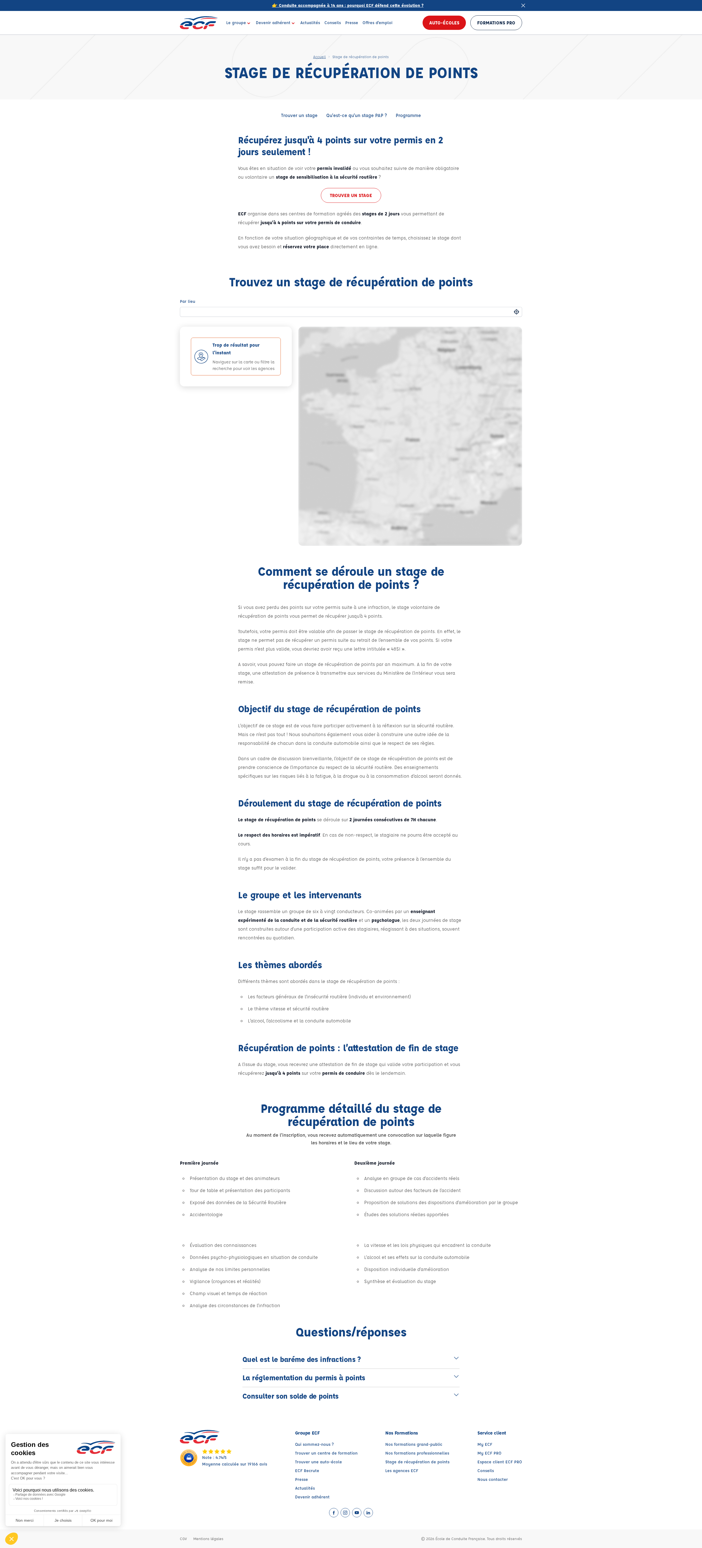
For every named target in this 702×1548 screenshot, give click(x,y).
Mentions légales (208, 1538)
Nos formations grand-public (413, 1444)
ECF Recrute (307, 1470)
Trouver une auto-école (318, 1461)
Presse (301, 1479)
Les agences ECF (401, 1470)
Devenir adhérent (312, 1496)
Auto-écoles (444, 22)
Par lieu (187, 301)
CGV (183, 1538)
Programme (408, 115)
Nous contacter (492, 1479)
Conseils (485, 1470)
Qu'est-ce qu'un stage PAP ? (356, 115)
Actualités (305, 1488)
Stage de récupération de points (417, 1461)
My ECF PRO (489, 1453)
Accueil (319, 56)
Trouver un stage (299, 115)
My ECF (484, 1444)
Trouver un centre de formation (326, 1453)
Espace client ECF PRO (499, 1461)
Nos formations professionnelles (417, 1453)
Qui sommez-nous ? (314, 1444)
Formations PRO (496, 22)
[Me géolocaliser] (516, 312)
